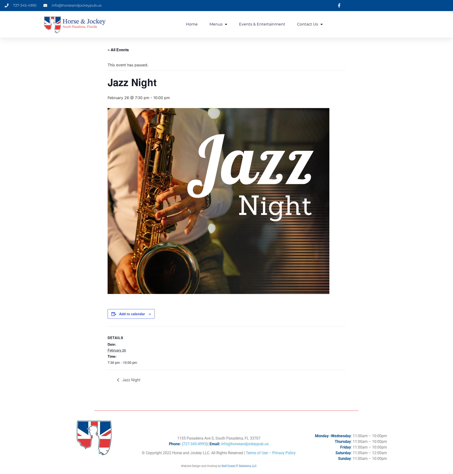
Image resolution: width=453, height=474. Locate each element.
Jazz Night (131, 379)
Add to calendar (132, 313)
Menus (216, 24)
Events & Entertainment (262, 24)
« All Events (118, 49)
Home (192, 24)
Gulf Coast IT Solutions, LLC (239, 466)
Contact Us (307, 24)
